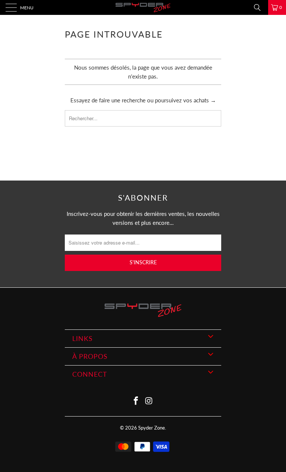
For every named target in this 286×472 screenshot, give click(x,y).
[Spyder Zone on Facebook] (136, 401)
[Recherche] (260, 7)
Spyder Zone (151, 428)
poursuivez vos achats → (185, 100)
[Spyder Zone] (143, 7)
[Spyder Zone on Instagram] (149, 401)
